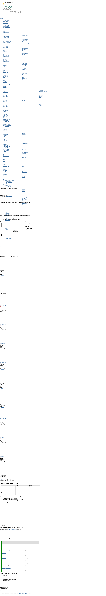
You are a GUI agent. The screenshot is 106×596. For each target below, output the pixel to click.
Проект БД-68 (3, 399)
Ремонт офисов (5, 105)
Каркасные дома (5, 22)
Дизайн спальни (5, 172)
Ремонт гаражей (5, 104)
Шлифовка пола (5, 114)
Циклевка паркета (5, 115)
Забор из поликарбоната (6, 61)
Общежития (4, 164)
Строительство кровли (6, 73)
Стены (1, 472)
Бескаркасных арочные (6, 133)
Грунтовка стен (5, 129)
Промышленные (5, 83)
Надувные (4, 138)
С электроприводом (5, 92)
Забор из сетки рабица (6, 56)
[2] (1, 233)
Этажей (1, 473)
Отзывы (4, 176)
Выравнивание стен (5, 126)
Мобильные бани (5, 67)
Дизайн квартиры (5, 169)
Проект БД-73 (3, 381)
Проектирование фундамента (7, 41)
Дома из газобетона (5, 23)
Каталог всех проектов (6, 21)
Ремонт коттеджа (5, 102)
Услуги (4, 31)
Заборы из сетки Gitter (6, 55)
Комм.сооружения (5, 131)
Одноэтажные (2, 238)
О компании (4, 178)
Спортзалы (4, 163)
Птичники (4, 152)
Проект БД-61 (3, 362)
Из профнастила (5, 78)
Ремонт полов (5, 107)
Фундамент (4, 33)
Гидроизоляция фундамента (6, 39)
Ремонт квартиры (5, 96)
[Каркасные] (28, 226)
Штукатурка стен (5, 123)
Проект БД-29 (3, 286)
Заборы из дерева (5, 60)
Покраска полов (5, 109)
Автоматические (5, 88)
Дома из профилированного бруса (6, 568)
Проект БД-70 (3, 324)
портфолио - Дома (5, 181)
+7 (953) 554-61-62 (10, 7)
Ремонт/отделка (5, 95)
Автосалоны (4, 157)
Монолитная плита (5, 35)
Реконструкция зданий (6, 143)
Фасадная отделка (5, 76)
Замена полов (4, 112)
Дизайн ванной (5, 170)
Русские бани (4, 66)
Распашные (4, 87)
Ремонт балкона (5, 97)
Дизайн (4, 165)
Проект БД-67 (3, 418)
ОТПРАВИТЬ (3, 196)
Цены (3, 179)
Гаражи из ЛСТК (5, 50)
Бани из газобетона (5, 69)
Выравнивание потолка (6, 118)
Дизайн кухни (4, 168)
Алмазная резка (5, 130)
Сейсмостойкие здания (6, 147)
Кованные (4, 85)
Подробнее (2, 275)
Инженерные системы (6, 74)
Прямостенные (5, 135)
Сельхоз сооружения (5, 148)
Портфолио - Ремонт (5, 183)
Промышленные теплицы (6, 149)
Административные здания (6, 146)
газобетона (9, 550)
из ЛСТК (4, 139)
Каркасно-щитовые (5, 64)
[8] (0, 226)
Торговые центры (5, 158)
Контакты (4, 184)
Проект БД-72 (3, 343)
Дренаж (4, 40)
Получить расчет (4, 588)
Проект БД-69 (3, 305)
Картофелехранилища (6, 150)
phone (1, 195)
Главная (4, 19)
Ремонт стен (4, 121)
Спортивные (4, 141)
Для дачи (4, 80)
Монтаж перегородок (6, 128)
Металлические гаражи (6, 49)
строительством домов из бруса (12, 529)
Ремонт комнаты (5, 100)
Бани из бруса (4, 28)
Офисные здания (5, 159)
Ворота (4, 77)
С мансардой (2, 246)
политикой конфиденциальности (23, 593)
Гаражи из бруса (5, 45)
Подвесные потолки (5, 117)
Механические (5, 81)
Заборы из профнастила (6, 54)
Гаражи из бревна (5, 46)
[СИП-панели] (28, 227)
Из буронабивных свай (6, 37)
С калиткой (4, 86)
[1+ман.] (1, 234)
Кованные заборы (5, 57)
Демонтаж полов (5, 108)
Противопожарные (5, 94)
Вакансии (4, 177)
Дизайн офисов (5, 174)
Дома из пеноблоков (4, 550)
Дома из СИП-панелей (6, 26)
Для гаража (4, 84)
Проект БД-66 (3, 437)
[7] (0, 225)
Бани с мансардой (5, 72)
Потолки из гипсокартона (6, 119)
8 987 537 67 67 (9, 6)
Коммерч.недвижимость (6, 156)
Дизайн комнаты (5, 167)
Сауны (3, 71)
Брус (3, 199)
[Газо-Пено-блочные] (28, 228)
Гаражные (4, 90)
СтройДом (1, 18)
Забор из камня (5, 62)
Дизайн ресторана (5, 173)
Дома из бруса (5, 24)
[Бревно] (28, 229)
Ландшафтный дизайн (6, 75)
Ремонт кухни (5, 99)
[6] (0, 224)
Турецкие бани (5, 65)
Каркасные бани (5, 29)
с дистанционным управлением (7, 79)
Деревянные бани (5, 70)
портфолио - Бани (5, 182)
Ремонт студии (5, 101)
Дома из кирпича (5, 27)
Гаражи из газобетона (6, 44)
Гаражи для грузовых (6, 52)
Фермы (4, 154)
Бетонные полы (5, 51)
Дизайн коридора (5, 171)
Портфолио (4, 180)
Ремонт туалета (5, 98)
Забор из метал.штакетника (6, 59)
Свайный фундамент (5, 34)
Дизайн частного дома (6, 166)
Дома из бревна (5, 25)
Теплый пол (4, 111)
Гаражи (4, 43)
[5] (0, 223)
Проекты (4, 20)
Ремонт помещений (5, 106)
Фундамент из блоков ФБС (6, 42)
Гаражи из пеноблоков (6, 47)
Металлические (5, 82)
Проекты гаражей (5, 30)
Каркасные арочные (5, 134)
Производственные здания (6, 144)
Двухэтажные (2, 254)
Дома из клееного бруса (5, 560)
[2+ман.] (1, 235)
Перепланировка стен (6, 125)
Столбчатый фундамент (6, 38)
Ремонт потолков (5, 116)
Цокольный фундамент (6, 36)
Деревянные (4, 91)
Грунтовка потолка (5, 120)
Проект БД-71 (3, 456)
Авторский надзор (5, 145)
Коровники (4, 151)
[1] (1, 232)
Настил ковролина (5, 110)
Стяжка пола (4, 113)
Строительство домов (6, 32)
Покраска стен (5, 124)
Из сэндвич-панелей (5, 136)
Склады (4, 155)
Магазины (4, 161)
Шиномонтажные (5, 162)
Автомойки (4, 160)
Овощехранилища (5, 153)
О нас (3, 175)
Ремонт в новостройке (6, 103)
